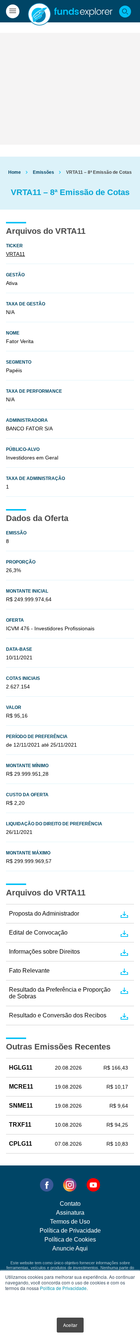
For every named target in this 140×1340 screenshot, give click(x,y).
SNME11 (21, 1105)
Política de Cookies (70, 1239)
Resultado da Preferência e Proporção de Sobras (60, 992)
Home (14, 172)
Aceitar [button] (70, 1325)
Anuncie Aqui (70, 1248)
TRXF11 (20, 1124)
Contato (70, 1204)
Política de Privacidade (63, 1288)
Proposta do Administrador (44, 913)
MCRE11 (21, 1086)
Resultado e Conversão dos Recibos (57, 1015)
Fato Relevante (29, 970)
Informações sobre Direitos (44, 951)
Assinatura (70, 1212)
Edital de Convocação (38, 932)
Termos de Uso (70, 1221)
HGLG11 (20, 1067)
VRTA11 (15, 254)
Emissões (43, 172)
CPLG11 (20, 1143)
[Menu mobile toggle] (12, 11)
